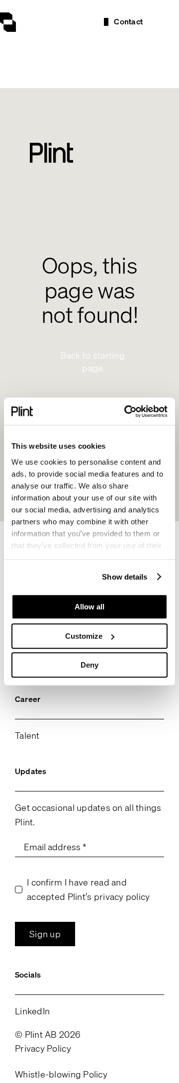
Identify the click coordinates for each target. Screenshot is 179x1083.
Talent (27, 735)
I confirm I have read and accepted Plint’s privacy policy (88, 889)
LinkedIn (32, 1011)
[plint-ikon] (8, 17)
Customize (83, 636)
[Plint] (51, 147)
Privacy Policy (43, 1048)
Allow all (89, 606)
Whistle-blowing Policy (61, 1074)
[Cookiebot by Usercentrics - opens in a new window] (126, 411)
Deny (89, 665)
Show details (124, 577)
